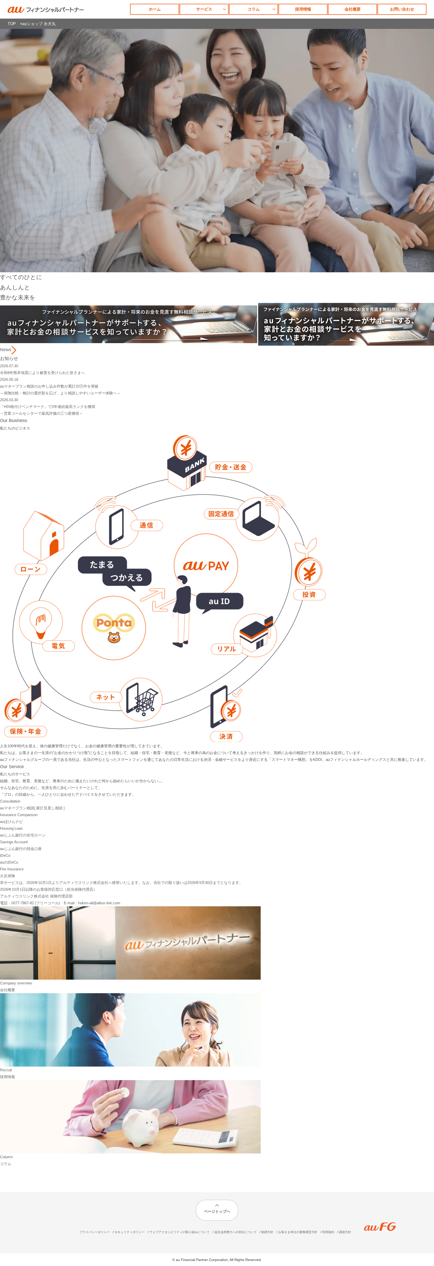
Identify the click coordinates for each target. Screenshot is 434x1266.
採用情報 (303, 9)
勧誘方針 (267, 1232)
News (5, 349)
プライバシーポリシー (95, 1232)
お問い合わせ (402, 9)
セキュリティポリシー (130, 1232)
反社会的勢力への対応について (235, 1232)
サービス (204, 9)
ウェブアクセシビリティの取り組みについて (179, 1232)
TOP (12, 24)
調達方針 (345, 1232)
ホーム (155, 9)
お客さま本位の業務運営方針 (297, 1232)
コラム (254, 9)
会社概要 (353, 9)
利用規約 (328, 1232)
